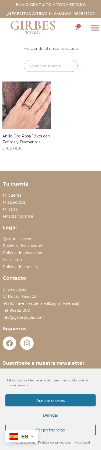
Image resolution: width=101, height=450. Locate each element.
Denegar (50, 415)
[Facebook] (9, 343)
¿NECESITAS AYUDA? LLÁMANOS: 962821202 (50, 13)
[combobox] (51, 66)
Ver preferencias (50, 430)
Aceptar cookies (50, 400)
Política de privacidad (54, 442)
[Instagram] (27, 343)
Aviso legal (82, 442)
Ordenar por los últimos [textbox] (45, 66)
